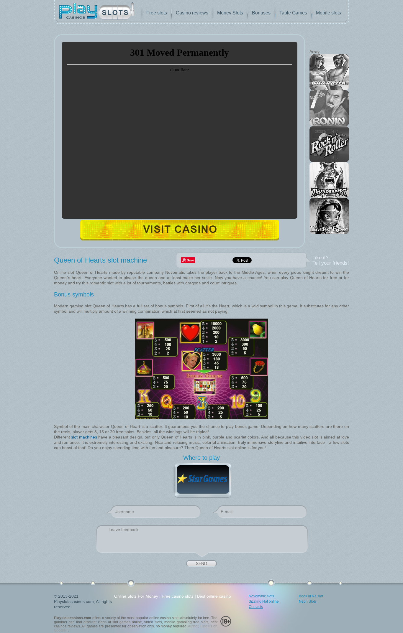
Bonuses (261, 12)
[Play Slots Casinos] (96, 11)
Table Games (293, 12)
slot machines (84, 437)
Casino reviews (192, 12)
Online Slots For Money (136, 596)
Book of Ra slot (311, 596)
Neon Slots (308, 601)
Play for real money (179, 230)
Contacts (256, 607)
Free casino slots (178, 596)
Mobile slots (328, 12)
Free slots (156, 12)
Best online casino (214, 596)
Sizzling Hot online (264, 601)
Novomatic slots (261, 596)
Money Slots (230, 12)
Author (193, 626)
